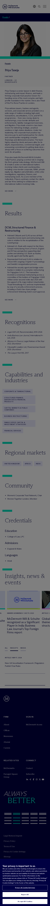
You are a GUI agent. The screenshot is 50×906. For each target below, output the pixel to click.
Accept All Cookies (25, 901)
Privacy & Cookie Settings (25, 888)
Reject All (25, 894)
